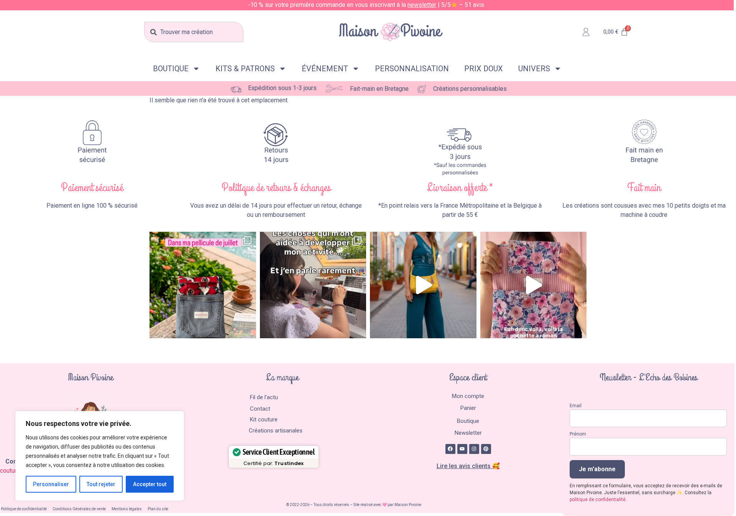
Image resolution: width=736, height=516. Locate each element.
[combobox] (193, 32)
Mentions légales (127, 509)
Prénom (578, 434)
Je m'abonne (597, 469)
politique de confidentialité (598, 499)
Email (576, 405)
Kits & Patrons (245, 68)
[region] (99, 456)
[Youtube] (462, 449)
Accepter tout (149, 484)
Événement (325, 68)
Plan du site (158, 509)
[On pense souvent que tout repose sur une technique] (313, 285)
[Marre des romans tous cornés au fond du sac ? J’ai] (533, 285)
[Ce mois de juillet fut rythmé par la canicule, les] (203, 285)
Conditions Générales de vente (79, 509)
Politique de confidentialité (24, 509)
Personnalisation (412, 68)
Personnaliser (51, 484)
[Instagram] (474, 449)
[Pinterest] (486, 449)
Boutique (171, 68)
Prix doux (483, 68)
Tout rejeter (101, 484)
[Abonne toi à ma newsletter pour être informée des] (423, 285)
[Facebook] (450, 449)
